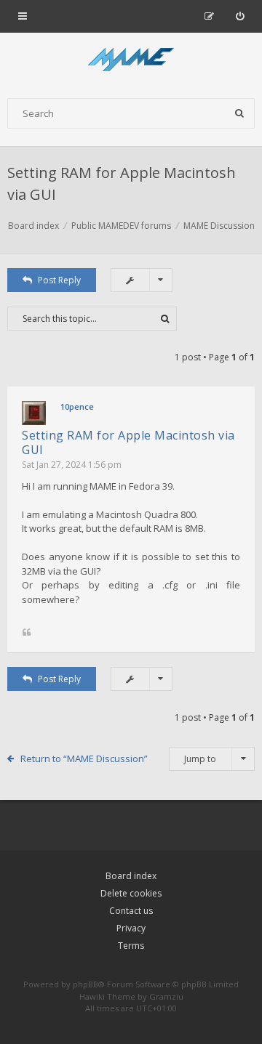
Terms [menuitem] (131, 945)
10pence (77, 406)
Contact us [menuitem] (131, 911)
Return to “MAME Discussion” (84, 758)
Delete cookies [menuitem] (131, 893)
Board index (131, 876)
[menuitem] (240, 16)
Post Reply (59, 280)
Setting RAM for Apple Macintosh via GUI (128, 442)
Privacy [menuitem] (131, 928)
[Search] (239, 113)
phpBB (85, 984)
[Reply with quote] (27, 633)
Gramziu (166, 996)
